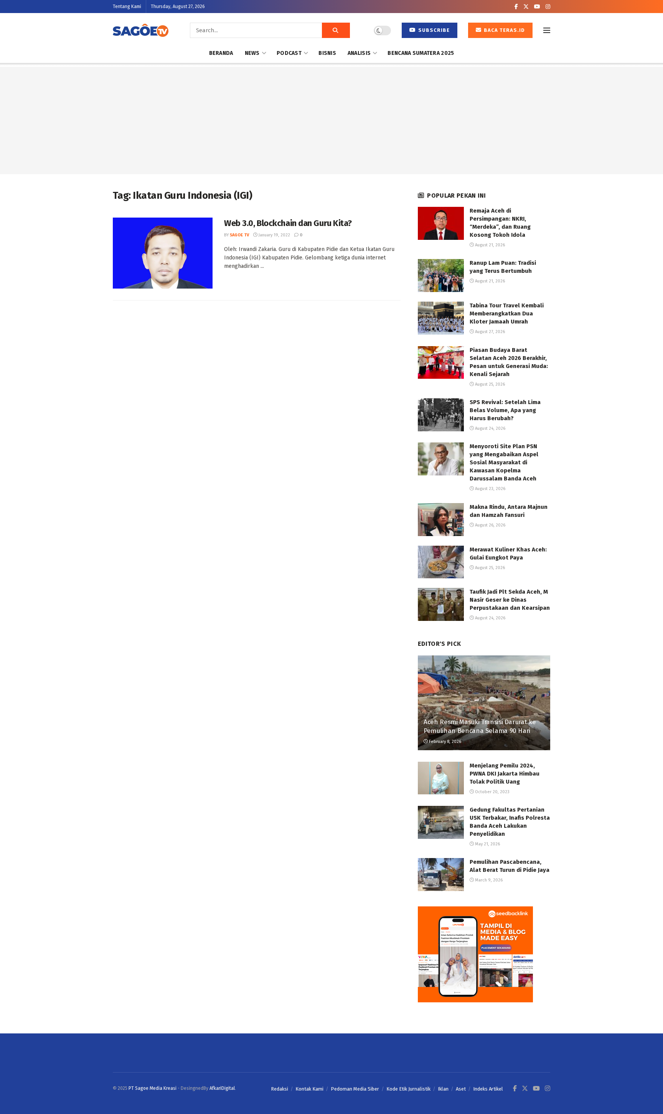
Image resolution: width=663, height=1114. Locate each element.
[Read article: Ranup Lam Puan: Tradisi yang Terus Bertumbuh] (441, 275)
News (252, 53)
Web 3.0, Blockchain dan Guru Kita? (288, 223)
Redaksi (279, 1089)
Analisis (359, 53)
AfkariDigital (222, 1088)
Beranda (221, 53)
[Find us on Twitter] (526, 6)
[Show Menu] (546, 30)
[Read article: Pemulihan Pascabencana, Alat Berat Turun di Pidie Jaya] (441, 874)
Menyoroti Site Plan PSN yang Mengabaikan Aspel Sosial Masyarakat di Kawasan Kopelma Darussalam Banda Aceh (504, 462)
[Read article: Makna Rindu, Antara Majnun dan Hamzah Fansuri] (441, 519)
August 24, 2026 (489, 428)
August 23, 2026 (489, 488)
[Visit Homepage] (140, 30)
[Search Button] (336, 30)
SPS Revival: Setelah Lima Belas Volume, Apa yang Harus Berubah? (505, 410)
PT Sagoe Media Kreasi (152, 1088)
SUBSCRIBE (433, 30)
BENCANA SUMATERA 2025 (421, 53)
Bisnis (327, 53)
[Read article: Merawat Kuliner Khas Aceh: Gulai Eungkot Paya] (441, 562)
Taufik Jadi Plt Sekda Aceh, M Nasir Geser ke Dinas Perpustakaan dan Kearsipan (510, 599)
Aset (461, 1089)
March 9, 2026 (488, 880)
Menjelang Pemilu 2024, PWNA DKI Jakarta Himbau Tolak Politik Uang (504, 773)
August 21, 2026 (489, 245)
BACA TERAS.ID (503, 30)
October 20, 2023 (492, 791)
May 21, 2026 (487, 844)
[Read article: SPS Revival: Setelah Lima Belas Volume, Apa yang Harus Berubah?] (441, 414)
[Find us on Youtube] (537, 6)
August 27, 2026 (489, 331)
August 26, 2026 (489, 525)
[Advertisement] (331, 120)
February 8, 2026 (444, 741)
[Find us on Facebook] (516, 6)
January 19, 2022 (273, 235)
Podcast (289, 53)
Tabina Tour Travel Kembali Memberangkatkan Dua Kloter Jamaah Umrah (507, 313)
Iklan (443, 1089)
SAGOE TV (239, 235)
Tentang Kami (127, 6)
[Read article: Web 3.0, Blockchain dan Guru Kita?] (163, 253)
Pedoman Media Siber (355, 1089)
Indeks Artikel (488, 1089)
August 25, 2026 (489, 384)
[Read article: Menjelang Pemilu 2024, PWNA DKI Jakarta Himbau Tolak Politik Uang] (441, 778)
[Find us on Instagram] (548, 6)
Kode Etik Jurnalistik (408, 1089)
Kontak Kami (309, 1089)
